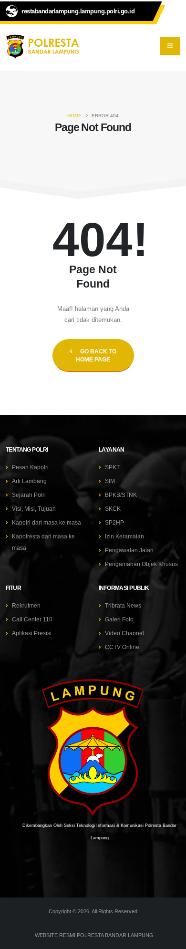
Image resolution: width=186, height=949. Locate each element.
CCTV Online (122, 647)
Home (74, 115)
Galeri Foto (119, 619)
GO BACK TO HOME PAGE (96, 355)
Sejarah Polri (29, 495)
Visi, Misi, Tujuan (34, 508)
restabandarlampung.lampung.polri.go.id (77, 11)
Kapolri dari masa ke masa (46, 522)
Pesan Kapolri (30, 467)
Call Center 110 (32, 619)
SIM (110, 481)
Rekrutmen (26, 605)
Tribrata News (123, 605)
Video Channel (124, 633)
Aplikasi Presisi (32, 633)
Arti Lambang (29, 481)
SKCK (113, 508)
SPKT (112, 467)
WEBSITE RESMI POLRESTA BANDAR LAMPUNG (94, 935)
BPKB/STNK (121, 495)
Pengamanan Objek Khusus (141, 564)
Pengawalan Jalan (129, 550)
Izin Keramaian (124, 536)
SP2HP (114, 522)
